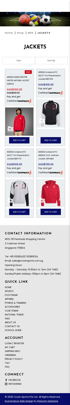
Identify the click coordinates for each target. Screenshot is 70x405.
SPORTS (9, 291)
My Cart (10, 347)
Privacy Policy (14, 359)
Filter (19, 60)
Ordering (10, 355)
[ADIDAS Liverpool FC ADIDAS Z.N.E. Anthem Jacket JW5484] (51, 193)
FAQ (7, 366)
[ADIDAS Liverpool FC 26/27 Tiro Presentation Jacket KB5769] (51, 113)
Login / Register (14, 343)
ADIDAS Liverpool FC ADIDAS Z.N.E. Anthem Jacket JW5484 (48, 155)
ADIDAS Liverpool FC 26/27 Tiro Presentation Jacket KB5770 (18, 155)
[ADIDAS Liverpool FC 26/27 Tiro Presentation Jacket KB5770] (19, 193)
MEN (30, 32)
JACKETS (43, 32)
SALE (7, 318)
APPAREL (9, 299)
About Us (10, 322)
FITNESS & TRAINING (15, 302)
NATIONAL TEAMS (14, 314)
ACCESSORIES (12, 306)
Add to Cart (19, 140)
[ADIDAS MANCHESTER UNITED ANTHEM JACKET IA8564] (19, 121)
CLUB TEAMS (11, 310)
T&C (7, 362)
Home (9, 32)
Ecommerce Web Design (19, 401)
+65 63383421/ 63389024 (23, 256)
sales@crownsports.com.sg (27, 260)
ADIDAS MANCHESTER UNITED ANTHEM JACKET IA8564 (18, 80)
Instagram (14, 383)
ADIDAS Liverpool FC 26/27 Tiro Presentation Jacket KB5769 (49, 75)
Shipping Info (12, 351)
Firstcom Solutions (47, 401)
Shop (20, 32)
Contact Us (12, 326)
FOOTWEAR (11, 295)
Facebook (14, 380)
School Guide (13, 330)
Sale (28, 72)
